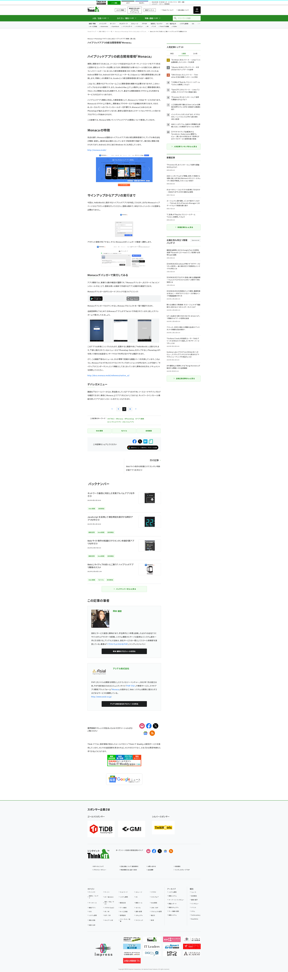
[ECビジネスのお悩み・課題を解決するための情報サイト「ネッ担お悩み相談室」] (132, 961)
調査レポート (173, 903)
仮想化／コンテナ (157, 24)
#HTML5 (111, 419)
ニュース (193, 892)
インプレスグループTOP (182, 870)
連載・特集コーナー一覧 (105, 31)
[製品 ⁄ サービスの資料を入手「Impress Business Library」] (132, 954)
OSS (90, 911)
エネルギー (155, 4)
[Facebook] (149, 726)
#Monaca (119, 419)
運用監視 (123, 915)
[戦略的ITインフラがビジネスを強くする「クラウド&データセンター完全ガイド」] (132, 940)
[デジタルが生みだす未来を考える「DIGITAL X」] (152, 954)
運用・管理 (139, 911)
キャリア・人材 (108, 920)
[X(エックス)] (155, 726)
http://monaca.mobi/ (96, 150)
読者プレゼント (149, 10)
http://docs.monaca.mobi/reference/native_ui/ (108, 375)
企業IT (128, 3)
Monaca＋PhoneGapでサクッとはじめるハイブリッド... (131, 31)
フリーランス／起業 (125, 920)
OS (193, 24)
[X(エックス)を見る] (160, 851)
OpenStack (115, 26)
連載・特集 (92, 24)
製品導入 (141, 3)
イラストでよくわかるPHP (117, 644)
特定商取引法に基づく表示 (129, 870)
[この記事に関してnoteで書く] (151, 441)
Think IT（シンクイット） (98, 9)
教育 (152, 920)
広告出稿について (183, 10)
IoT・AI (167, 2)
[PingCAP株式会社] (101, 829)
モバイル (138, 908)
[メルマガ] (142, 726)
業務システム (173, 896)
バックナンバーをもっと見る (126, 589)
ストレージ (134, 24)
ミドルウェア (155, 897)
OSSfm (175, 26)
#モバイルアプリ (128, 422)
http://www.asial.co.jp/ (101, 696)
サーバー (113, 24)
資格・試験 (92, 920)
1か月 (195, 54)
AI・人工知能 (93, 26)
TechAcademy (195, 915)
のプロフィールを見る (124, 651)
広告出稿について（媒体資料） (130, 866)
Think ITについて (167, 10)
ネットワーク (123, 24)
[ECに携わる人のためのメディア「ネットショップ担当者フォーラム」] (192, 947)
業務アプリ (92, 908)
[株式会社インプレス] (103, 950)
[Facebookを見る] (154, 851)
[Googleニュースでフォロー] (165, 851)
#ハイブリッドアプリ (114, 422)
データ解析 (123, 908)
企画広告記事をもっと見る (185, 378)
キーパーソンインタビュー (176, 900)
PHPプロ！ (130, 685)
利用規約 (177, 866)
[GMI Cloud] (131, 829)
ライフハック (139, 920)
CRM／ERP (154, 908)
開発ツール (139, 903)
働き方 (153, 915)
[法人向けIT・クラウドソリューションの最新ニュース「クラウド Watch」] (132, 947)
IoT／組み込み (171, 24)
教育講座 (167, 4)
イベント (193, 907)
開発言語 (123, 903)
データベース (93, 903)
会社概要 (150, 870)
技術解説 (194, 896)
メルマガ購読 (120, 10)
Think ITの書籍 (164, 26)
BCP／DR (107, 915)
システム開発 (184, 24)
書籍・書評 (194, 900)
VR (147, 26)
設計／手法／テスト (109, 903)
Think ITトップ (91, 31)
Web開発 (154, 903)
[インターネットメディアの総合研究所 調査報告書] (192, 940)
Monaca (115, 689)
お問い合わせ (152, 866)
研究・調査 (181, 2)
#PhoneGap (129, 419)
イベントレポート (127, 26)
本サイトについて (98, 866)
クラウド (144, 24)
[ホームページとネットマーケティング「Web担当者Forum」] (172, 940)
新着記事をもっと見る (185, 227)
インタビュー (139, 26)
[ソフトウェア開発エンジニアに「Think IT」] (152, 940)
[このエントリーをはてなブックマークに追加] (145, 441)
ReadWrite (194, 919)
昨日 (172, 54)
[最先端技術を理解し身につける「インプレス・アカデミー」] (192, 954)
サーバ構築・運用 (174, 911)
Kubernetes (104, 26)
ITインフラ (102, 24)
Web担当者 (155, 2)
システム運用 (93, 915)
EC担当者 (162, 2)
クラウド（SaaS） (109, 908)
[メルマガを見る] (148, 851)
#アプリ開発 (139, 419)
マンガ (154, 26)
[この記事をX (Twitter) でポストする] (140, 441)
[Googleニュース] (145, 733)
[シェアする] (135, 441)
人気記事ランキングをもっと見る (185, 146)
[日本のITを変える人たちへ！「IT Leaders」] (152, 947)
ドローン (161, 4)
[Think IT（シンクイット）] (98, 856)
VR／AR (106, 911)
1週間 (184, 54)
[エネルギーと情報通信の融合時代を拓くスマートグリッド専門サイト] (172, 947)
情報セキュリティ (174, 907)
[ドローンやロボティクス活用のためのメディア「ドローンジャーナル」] (172, 954)
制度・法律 (92, 925)
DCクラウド (173, 2)
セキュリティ (139, 915)
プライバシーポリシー (99, 870)
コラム (193, 911)
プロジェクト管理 (156, 911)
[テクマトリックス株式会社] (163, 827)
